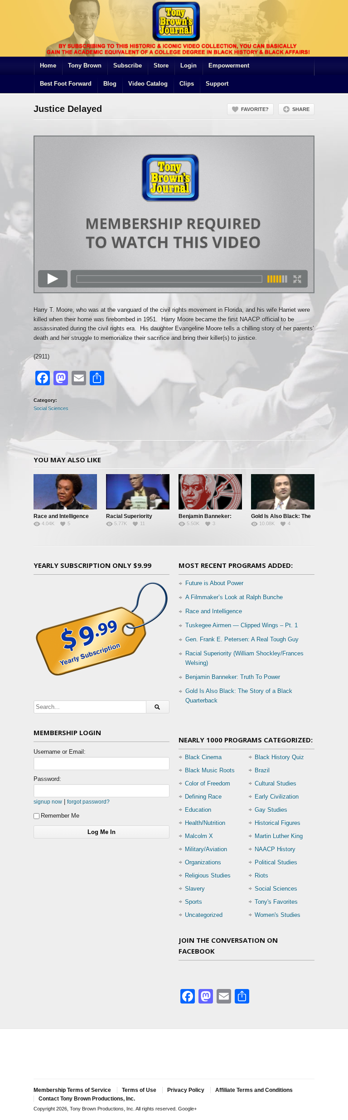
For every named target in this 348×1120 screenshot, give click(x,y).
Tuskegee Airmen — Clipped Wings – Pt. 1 (241, 625)
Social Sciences (51, 408)
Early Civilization (277, 796)
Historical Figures (277, 822)
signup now (48, 802)
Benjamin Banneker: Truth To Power (232, 677)
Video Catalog (148, 83)
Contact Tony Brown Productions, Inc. (87, 1099)
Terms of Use (139, 1090)
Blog (109, 83)
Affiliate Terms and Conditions (254, 1090)
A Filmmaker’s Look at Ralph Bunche (234, 597)
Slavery (195, 888)
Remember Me (60, 815)
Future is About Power (214, 583)
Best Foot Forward (66, 83)
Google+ (187, 1108)
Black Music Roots (210, 770)
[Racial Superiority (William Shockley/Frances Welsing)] (138, 492)
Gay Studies (271, 809)
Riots (261, 875)
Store (161, 65)
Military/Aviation (206, 849)
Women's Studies (277, 915)
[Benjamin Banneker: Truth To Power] (210, 492)
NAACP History (275, 849)
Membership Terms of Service (72, 1090)
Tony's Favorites (276, 901)
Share (300, 109)
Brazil (262, 770)
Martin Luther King (279, 836)
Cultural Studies (275, 783)
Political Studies (276, 862)
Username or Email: (60, 751)
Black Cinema (203, 757)
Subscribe (127, 65)
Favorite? (255, 109)
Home (48, 65)
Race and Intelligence (61, 516)
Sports (193, 901)
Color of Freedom (207, 783)
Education (198, 809)
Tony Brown (85, 65)
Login (188, 65)
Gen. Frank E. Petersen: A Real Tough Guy (242, 639)
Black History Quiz (279, 757)
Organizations (203, 862)
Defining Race (203, 796)
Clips (186, 83)
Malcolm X (199, 836)
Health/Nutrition (205, 822)
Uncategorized (203, 915)
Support (217, 83)
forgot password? (88, 802)
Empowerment (228, 65)
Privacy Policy (185, 1090)
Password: (47, 779)
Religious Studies (208, 875)
